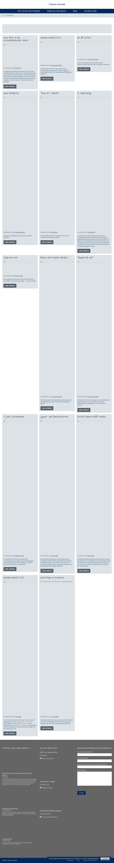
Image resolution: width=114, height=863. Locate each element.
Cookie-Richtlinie (105, 860)
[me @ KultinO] (19, 827)
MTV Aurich (24, 723)
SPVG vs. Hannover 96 (48, 752)
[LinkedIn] (22, 860)
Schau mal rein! (11, 257)
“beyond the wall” (85, 257)
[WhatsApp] (24, 860)
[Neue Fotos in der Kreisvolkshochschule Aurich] (19, 761)
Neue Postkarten (11, 93)
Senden (81, 793)
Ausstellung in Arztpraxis (52, 577)
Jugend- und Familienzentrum (54, 416)
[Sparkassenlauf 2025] (19, 796)
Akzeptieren (105, 858)
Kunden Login (90, 11)
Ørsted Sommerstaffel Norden (91, 416)
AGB (78, 860)
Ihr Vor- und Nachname (84, 752)
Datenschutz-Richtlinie (90, 860)
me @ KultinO (84, 37)
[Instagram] (20, 860)
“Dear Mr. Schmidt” (50, 93)
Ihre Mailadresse (82, 758)
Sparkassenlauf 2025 (51, 37)
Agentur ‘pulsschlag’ (22, 725)
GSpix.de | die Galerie (56, 11)
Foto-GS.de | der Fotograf (28, 11)
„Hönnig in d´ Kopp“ (47, 782)
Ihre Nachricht (81, 770)
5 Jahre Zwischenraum (14, 416)
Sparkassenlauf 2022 (14, 577)
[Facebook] (18, 860)
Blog (75, 11)
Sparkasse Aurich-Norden (24, 722)
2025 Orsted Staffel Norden (50, 811)
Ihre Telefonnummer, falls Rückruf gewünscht (92, 764)
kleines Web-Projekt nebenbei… (55, 257)
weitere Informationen (93, 858)
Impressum (70, 860)
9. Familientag (84, 93)
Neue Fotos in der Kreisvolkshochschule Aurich (16, 39)
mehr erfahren (10, 87)
